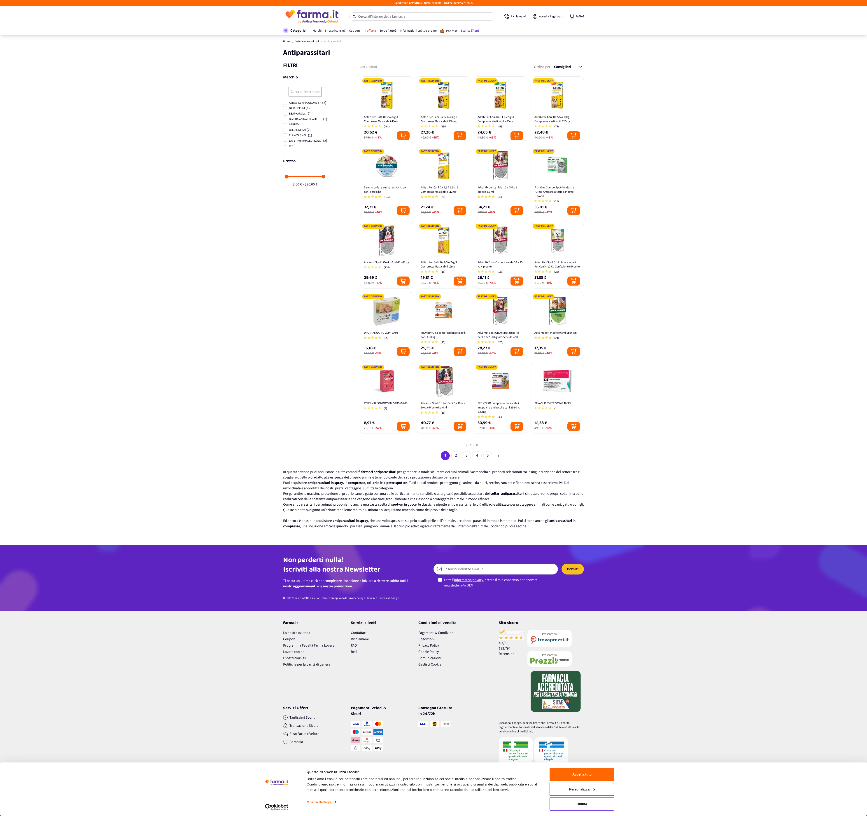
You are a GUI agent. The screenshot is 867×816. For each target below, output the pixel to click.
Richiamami (360, 639)
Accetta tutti (582, 774)
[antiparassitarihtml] (498, 455)
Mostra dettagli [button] (319, 802)
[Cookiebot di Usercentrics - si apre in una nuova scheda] (276, 807)
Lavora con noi (294, 651)
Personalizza (579, 789)
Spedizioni (426, 639)
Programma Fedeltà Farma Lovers (308, 645)
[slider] (287, 176)
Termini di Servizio (377, 598)
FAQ (354, 645)
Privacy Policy (356, 598)
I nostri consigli (294, 658)
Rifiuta (582, 804)
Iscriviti (572, 569)
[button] (294, 30)
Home (286, 41)
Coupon (289, 639)
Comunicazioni (429, 658)
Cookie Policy (428, 651)
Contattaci (358, 632)
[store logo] (311, 16)
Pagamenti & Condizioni (436, 632)
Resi (354, 651)
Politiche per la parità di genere (306, 664)
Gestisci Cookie (429, 664)
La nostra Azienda (296, 632)
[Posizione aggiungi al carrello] (403, 135)
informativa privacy (468, 579)
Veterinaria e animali (307, 41)
